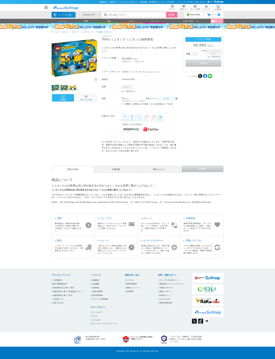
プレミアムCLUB (185, 2)
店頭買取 (129, 291)
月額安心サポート (166, 288)
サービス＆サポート (130, 2)
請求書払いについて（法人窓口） (162, 2)
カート (215, 15)
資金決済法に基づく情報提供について (68, 291)
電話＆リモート (165, 291)
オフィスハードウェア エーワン (104, 324)
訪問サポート (164, 295)
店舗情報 (143, 2)
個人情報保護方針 (60, 284)
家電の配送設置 (165, 303)
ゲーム (63, 21)
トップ (56, 32)
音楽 (109, 21)
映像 (86, 21)
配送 (59, 240)
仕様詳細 (116, 169)
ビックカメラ (97, 312)
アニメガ (154, 21)
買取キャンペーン (133, 288)
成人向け (217, 21)
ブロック (75, 32)
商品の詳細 (72, 169)
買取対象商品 (131, 284)
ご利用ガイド (114, 2)
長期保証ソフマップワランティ (171, 284)
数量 (188, 54)
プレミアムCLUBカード (169, 280)
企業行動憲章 (97, 291)
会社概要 (95, 284)
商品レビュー (159, 169)
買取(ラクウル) (194, 240)
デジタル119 (164, 299)
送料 (59, 218)
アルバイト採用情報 (100, 299)
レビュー (105, 240)
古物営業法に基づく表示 (62, 295)
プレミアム (106, 218)
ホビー (131, 21)
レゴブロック (87, 32)
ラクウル (129, 280)
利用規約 (103, 2)
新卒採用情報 (97, 295)
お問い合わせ (200, 2)
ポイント (148, 218)
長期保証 (190, 218)
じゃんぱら (96, 320)
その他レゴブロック (105, 32)
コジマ (94, 316)
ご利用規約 (57, 280)
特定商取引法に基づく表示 (63, 288)
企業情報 (95, 288)
